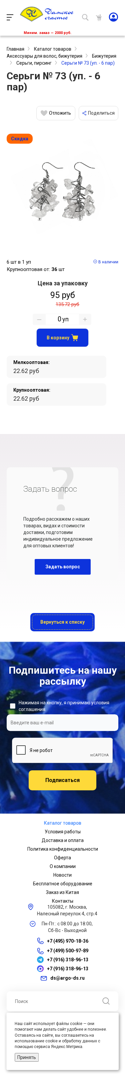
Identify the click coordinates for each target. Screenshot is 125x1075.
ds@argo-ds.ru (67, 978)
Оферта (62, 857)
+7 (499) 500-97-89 (67, 950)
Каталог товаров (62, 823)
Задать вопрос (62, 566)
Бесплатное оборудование (62, 883)
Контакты (62, 901)
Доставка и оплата (63, 840)
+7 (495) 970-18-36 (67, 941)
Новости (62, 875)
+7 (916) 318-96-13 (67, 959)
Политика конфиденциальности (62, 849)
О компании (63, 866)
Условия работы (63, 831)
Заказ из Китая (62, 892)
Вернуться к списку (62, 622)
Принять (26, 1057)
